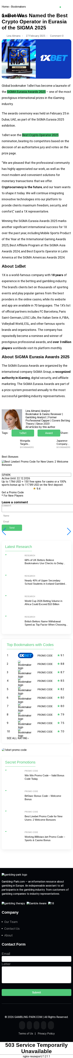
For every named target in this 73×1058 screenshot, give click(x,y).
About (8, 935)
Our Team (11, 922)
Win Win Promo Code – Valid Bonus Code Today (44, 777)
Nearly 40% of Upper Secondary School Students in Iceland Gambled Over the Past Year (45, 584)
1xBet (31, 85)
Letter (6, 964)
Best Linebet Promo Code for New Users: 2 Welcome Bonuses (43, 818)
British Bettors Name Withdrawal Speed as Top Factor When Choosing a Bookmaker (46, 624)
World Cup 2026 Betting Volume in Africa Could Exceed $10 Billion (43, 602)
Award (49, 433)
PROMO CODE (45, 655)
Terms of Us (25, 1033)
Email (6, 954)
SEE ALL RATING (18, 738)
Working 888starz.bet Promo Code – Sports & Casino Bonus (45, 838)
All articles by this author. (40, 427)
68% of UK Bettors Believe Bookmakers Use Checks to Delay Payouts (44, 563)
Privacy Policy (46, 1033)
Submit (36, 992)
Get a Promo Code (13, 492)
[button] (69, 531)
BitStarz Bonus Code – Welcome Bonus (43, 797)
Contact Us (12, 928)
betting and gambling (40, 281)
